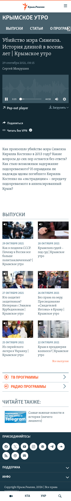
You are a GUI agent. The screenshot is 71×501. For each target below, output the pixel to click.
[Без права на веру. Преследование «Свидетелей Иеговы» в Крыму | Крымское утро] (53, 279)
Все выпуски (60, 361)
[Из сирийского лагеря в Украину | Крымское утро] (17, 329)
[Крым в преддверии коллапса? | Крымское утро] (53, 329)
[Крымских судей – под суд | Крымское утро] (53, 230)
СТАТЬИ (36, 29)
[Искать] (60, 496)
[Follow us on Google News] (42, 446)
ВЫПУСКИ (14, 29)
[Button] (13, 124)
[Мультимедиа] (11, 496)
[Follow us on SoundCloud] (61, 446)
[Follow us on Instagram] (33, 446)
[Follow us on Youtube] (24, 446)
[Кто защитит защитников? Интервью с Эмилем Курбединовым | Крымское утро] (17, 279)
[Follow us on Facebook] (6, 446)
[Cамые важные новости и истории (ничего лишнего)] (15, 417)
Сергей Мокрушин (15, 68)
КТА (27, 496)
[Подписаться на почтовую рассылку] (24, 455)
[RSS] (6, 455)
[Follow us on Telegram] (51, 446)
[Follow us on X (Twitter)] (15, 446)
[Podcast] (15, 455)
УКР (43, 496)
